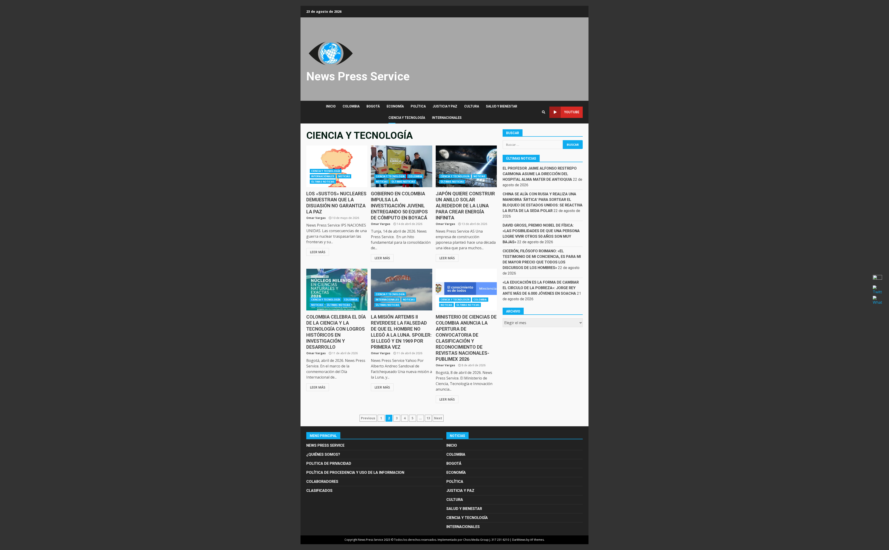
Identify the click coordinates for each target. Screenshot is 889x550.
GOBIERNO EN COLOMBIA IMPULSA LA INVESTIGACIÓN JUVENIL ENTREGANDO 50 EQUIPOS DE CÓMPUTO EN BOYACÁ (401, 166)
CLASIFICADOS (319, 490)
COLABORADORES (322, 481)
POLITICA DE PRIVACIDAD (328, 463)
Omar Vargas (316, 218)
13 (428, 418)
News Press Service (358, 76)
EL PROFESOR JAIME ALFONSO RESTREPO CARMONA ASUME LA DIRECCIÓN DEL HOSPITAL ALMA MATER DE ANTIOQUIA (540, 174)
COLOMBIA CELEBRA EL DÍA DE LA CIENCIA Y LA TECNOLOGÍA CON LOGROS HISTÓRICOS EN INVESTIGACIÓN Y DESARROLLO (336, 289)
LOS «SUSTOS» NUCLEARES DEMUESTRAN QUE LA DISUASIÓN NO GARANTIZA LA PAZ (336, 166)
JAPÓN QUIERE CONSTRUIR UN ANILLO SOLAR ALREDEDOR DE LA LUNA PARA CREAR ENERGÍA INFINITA (466, 166)
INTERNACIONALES (447, 118)
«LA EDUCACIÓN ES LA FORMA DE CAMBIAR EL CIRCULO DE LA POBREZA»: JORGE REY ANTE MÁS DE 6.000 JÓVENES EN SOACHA (541, 288)
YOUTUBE (571, 112)
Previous (368, 418)
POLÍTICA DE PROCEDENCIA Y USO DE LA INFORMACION (355, 472)
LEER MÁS (317, 252)
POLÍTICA (418, 106)
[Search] (543, 112)
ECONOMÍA (395, 106)
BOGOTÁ (373, 106)
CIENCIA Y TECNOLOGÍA (406, 118)
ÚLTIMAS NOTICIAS (323, 181)
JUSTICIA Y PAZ (445, 106)
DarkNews (519, 540)
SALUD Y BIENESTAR (501, 106)
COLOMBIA (351, 106)
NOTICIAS (344, 176)
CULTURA (471, 106)
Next (438, 418)
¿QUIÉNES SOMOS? (323, 454)
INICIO (331, 106)
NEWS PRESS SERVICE (325, 445)
